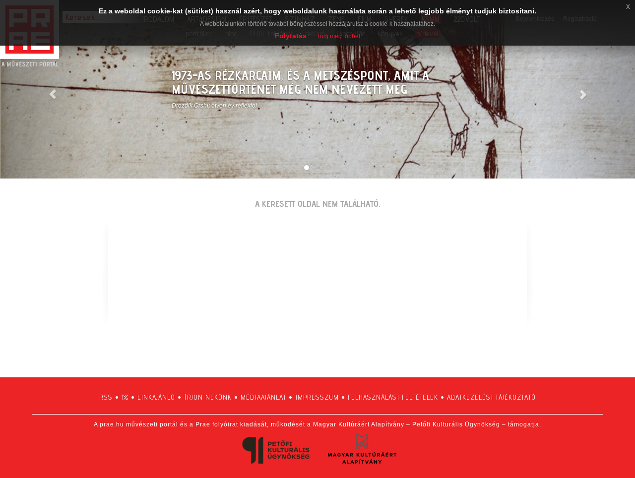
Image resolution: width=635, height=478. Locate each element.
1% (125, 397)
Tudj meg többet (338, 36)
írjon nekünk (208, 397)
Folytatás (291, 36)
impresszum (317, 397)
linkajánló (156, 397)
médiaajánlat (263, 397)
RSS (106, 397)
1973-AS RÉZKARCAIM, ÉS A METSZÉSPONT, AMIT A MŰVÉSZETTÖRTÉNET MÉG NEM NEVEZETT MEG (300, 82)
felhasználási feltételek (393, 397)
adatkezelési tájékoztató (491, 397)
